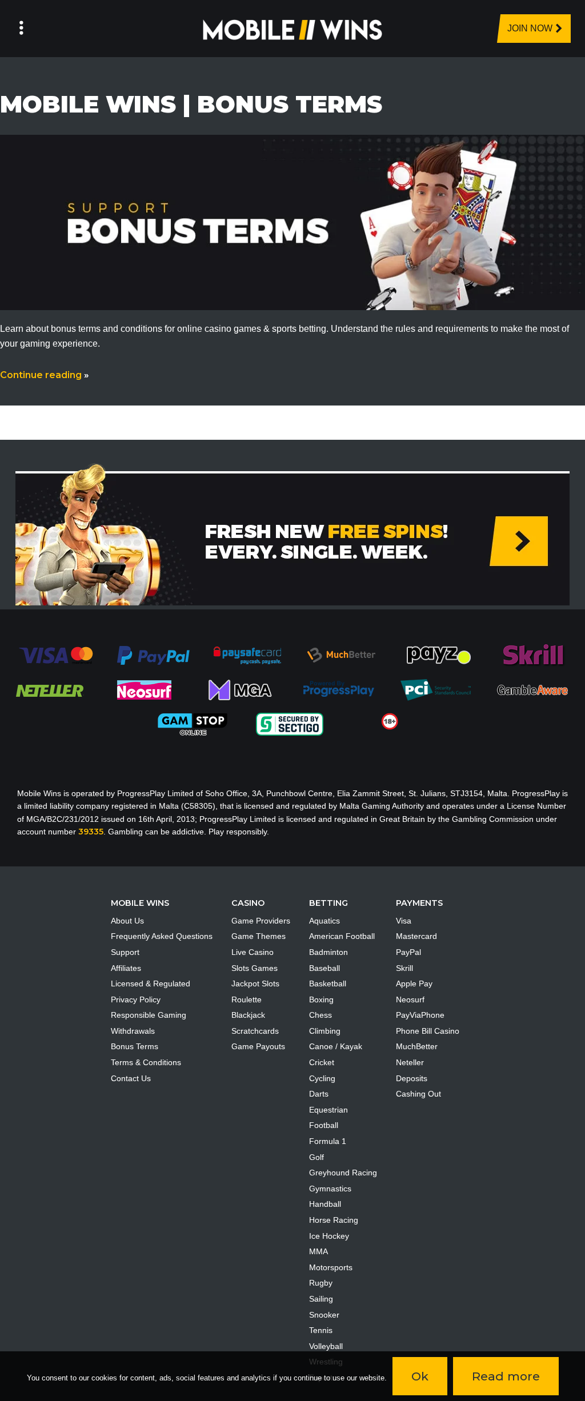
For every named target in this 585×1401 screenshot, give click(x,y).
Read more (506, 1376)
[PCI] (435, 689)
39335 (90, 831)
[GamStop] (192, 723)
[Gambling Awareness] (532, 689)
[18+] (390, 721)
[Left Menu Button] (21, 28)
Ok (419, 1376)
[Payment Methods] (55, 654)
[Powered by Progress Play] (338, 689)
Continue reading (44, 375)
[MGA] (241, 689)
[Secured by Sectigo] (290, 723)
